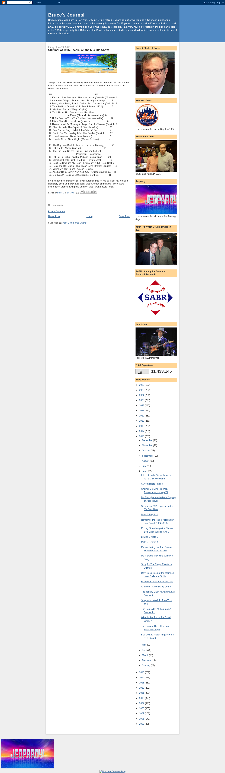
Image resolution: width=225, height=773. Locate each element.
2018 (142, 426)
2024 (142, 395)
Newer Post (54, 216)
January (146, 665)
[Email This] (82, 192)
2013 (142, 682)
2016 (142, 436)
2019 (142, 420)
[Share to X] (88, 192)
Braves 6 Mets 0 (149, 537)
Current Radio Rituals (152, 483)
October (146, 450)
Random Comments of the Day (157, 581)
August (146, 461)
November (147, 445)
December (147, 440)
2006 (142, 718)
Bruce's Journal (66, 15)
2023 (142, 400)
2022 (142, 405)
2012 (142, 687)
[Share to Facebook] (92, 192)
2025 (142, 390)
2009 (142, 703)
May (144, 645)
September (148, 455)
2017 (142, 431)
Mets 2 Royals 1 (149, 514)
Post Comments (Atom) (74, 222)
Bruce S (61, 193)
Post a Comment (56, 211)
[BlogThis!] (85, 192)
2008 (142, 708)
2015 (142, 672)
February (147, 660)
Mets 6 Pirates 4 (149, 542)
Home (89, 216)
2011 (142, 693)
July (144, 466)
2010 (142, 698)
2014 (142, 677)
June (145, 471)
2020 (142, 415)
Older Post (124, 216)
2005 (142, 724)
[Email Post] (77, 193)
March (145, 655)
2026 (142, 385)
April (144, 650)
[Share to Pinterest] (95, 192)
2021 (142, 410)
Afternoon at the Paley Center (156, 586)
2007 (142, 713)
